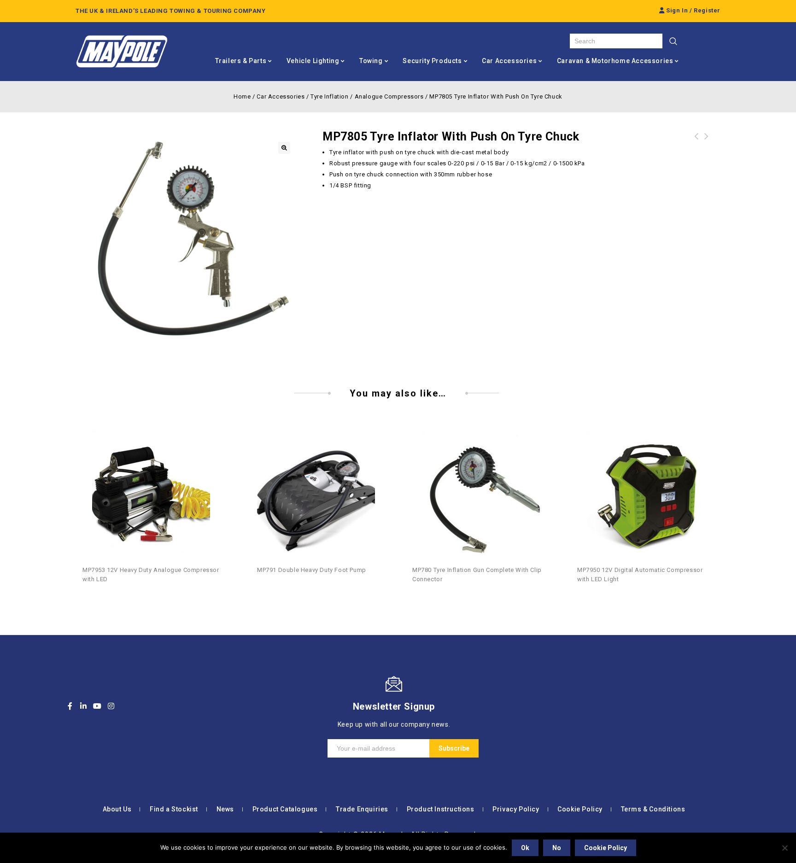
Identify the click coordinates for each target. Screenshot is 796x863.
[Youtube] (97, 706)
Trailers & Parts (241, 60)
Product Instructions (440, 809)
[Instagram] (111, 706)
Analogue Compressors (389, 96)
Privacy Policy (515, 809)
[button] (284, 148)
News (225, 809)
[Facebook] (70, 706)
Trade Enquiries (362, 809)
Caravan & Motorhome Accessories (615, 60)
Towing (371, 60)
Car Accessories (509, 60)
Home (242, 96)
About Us (117, 809)
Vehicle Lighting (313, 60)
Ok (525, 847)
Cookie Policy (580, 809)
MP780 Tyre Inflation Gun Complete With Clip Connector (707, 147)
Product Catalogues (285, 809)
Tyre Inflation (329, 96)
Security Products (432, 60)
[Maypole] (122, 52)
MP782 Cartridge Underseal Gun (696, 142)
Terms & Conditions (653, 809)
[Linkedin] (84, 706)
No (556, 847)
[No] (784, 847)
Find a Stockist (174, 809)
